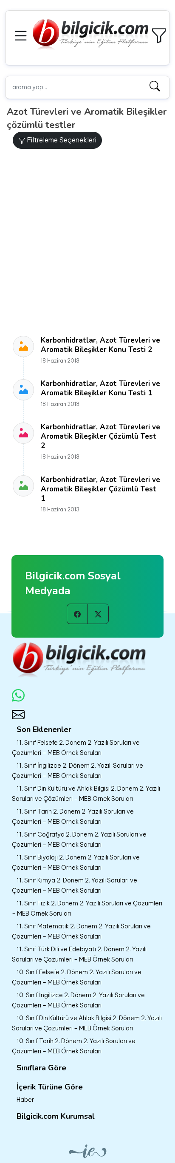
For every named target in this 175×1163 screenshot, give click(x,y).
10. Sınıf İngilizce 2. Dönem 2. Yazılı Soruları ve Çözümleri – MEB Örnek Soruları (78, 1000)
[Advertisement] (87, 242)
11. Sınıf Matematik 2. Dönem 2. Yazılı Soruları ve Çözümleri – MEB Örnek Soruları (81, 931)
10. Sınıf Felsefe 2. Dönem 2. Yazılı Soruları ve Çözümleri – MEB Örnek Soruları (76, 977)
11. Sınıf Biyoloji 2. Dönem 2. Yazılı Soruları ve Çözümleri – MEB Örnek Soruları (76, 862)
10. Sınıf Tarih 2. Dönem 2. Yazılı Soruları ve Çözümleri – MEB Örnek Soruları (73, 1046)
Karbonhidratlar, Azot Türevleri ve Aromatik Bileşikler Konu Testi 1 (100, 388)
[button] (22, 34)
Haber (25, 1099)
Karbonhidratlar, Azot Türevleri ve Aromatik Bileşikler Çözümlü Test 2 (100, 436)
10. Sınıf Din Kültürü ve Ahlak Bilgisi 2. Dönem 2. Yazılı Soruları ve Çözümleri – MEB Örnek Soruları (87, 1023)
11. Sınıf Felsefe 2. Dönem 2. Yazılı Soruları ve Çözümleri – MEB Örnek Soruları (76, 748)
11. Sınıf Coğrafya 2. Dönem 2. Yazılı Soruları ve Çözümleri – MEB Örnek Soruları (79, 839)
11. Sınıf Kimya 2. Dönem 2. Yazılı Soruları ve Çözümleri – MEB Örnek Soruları (74, 885)
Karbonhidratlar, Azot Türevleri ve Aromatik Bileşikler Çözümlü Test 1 (100, 489)
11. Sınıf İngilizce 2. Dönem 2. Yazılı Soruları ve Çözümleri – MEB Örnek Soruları (77, 771)
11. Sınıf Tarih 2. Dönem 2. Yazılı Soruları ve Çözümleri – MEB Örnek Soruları (73, 816)
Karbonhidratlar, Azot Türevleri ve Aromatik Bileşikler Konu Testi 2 (100, 345)
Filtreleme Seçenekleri (60, 140)
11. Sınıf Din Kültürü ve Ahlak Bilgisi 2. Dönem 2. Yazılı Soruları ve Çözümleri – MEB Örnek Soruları (86, 794)
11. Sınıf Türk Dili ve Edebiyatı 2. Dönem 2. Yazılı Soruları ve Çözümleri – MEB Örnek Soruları (79, 954)
